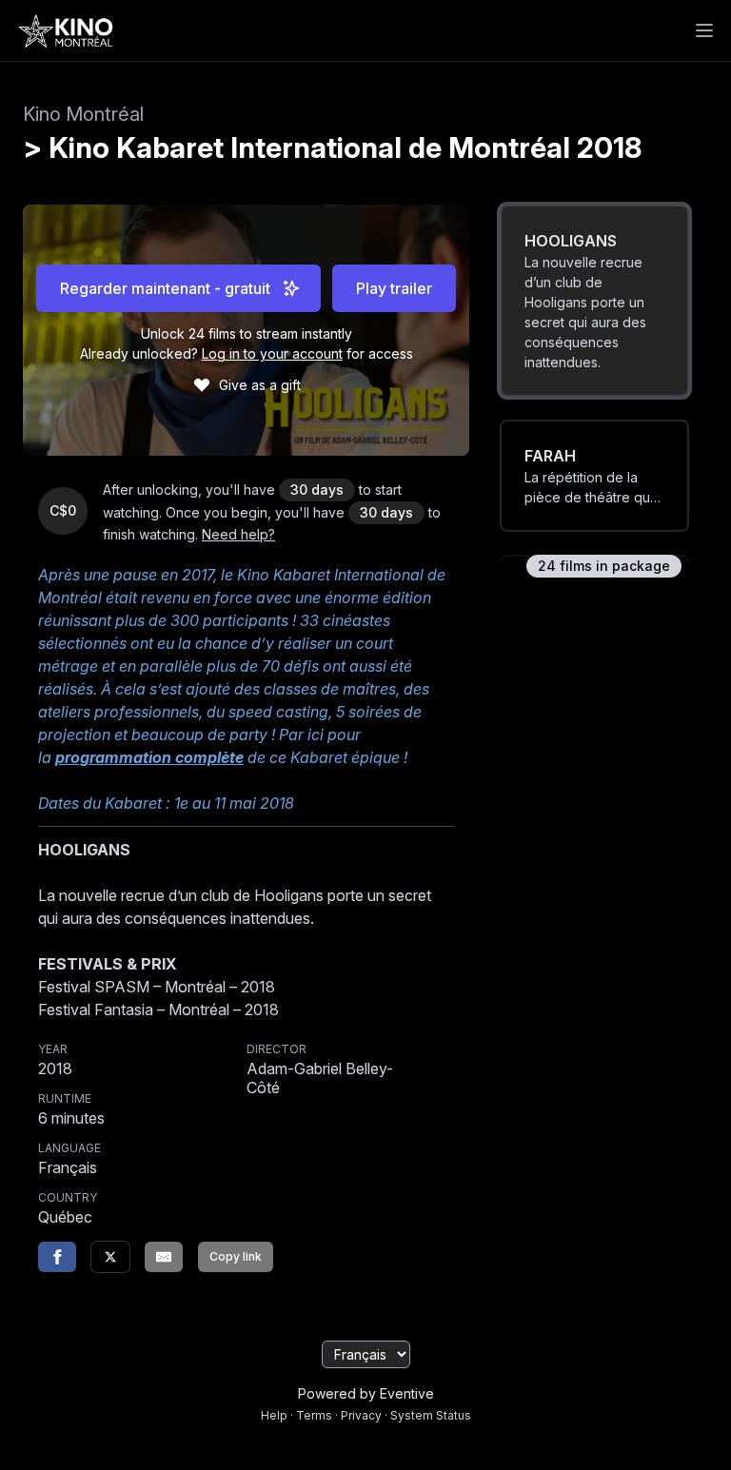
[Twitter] (110, 1257)
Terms (314, 1415)
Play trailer (394, 288)
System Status (430, 1415)
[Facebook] (57, 1257)
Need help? (238, 534)
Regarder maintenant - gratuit (165, 288)
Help (274, 1415)
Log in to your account (272, 353)
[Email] (164, 1257)
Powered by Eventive (366, 1393)
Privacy (361, 1415)
